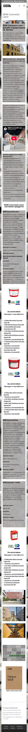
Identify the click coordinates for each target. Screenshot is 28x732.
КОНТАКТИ (20, 728)
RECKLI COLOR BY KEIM (9, 710)
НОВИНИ (12, 728)
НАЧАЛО (6, 726)
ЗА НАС (12, 726)
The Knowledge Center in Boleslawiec (12, 717)
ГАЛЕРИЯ (5, 728)
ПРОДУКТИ (19, 726)
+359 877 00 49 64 (9, 1)
